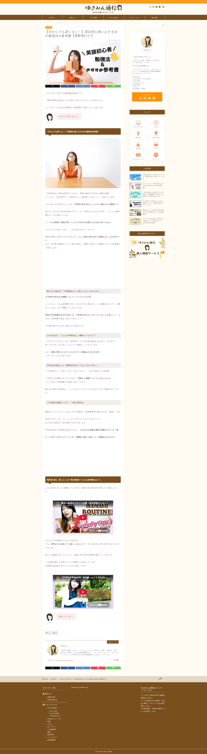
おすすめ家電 (54, 713)
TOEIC (49, 633)
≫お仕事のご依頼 (138, 88)
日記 (49, 721)
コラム (50, 724)
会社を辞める (52, 700)
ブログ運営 (93, 17)
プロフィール (134, 17)
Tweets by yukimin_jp (79, 687)
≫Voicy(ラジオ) (138, 83)
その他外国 (52, 729)
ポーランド (52, 727)
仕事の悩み (52, 697)
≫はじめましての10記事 (141, 79)
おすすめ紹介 (113, 17)
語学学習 (48, 27)
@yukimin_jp (71, 93)
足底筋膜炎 (52, 740)
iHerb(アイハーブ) (54, 719)
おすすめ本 (53, 711)
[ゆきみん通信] (103, 13)
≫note (134, 86)
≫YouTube (136, 81)
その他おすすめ (55, 716)
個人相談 (155, 17)
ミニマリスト (52, 737)
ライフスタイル (51, 705)
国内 (49, 732)
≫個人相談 (136, 84)
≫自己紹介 (136, 77)
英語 (56, 633)
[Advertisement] (83, 268)
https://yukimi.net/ (64, 660)
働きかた (73, 17)
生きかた (52, 17)
